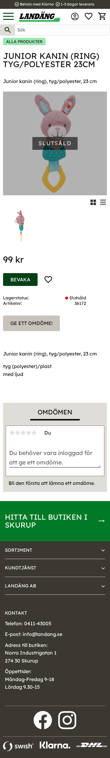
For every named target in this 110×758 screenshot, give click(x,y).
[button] (8, 16)
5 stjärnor (34, 432)
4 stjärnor (28, 432)
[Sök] (7, 30)
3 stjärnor (23, 432)
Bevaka (20, 279)
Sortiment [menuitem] (18, 550)
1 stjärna (12, 432)
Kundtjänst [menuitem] (20, 568)
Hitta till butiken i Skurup (46, 520)
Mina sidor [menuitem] (74, 16)
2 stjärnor (17, 432)
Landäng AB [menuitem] (20, 586)
